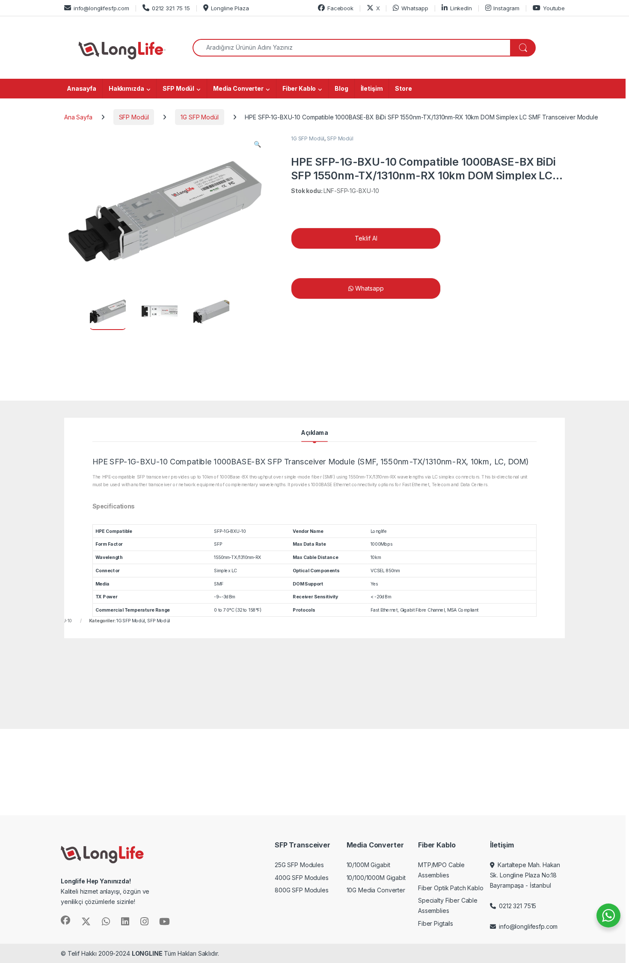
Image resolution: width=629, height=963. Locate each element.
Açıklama (314, 433)
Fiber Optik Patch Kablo (451, 888)
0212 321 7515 (515, 906)
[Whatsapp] (485, 288)
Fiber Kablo (299, 88)
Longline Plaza (230, 8)
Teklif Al (366, 238)
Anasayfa (81, 88)
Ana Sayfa (78, 117)
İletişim (372, 88)
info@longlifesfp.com (101, 8)
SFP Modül (178, 88)
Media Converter (238, 88)
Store (403, 88)
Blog (341, 88)
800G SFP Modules (302, 890)
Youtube (554, 8)
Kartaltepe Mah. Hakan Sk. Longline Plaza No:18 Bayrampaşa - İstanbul (525, 875)
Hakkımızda (126, 88)
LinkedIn (461, 8)
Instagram (506, 8)
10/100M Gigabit (368, 864)
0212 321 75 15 (171, 8)
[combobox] (351, 47)
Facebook (340, 8)
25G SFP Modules (299, 864)
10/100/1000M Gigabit (376, 877)
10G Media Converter (376, 890)
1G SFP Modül (199, 117)
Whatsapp (414, 8)
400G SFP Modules (302, 877)
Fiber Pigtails (435, 923)
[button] (257, 144)
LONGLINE (147, 953)
